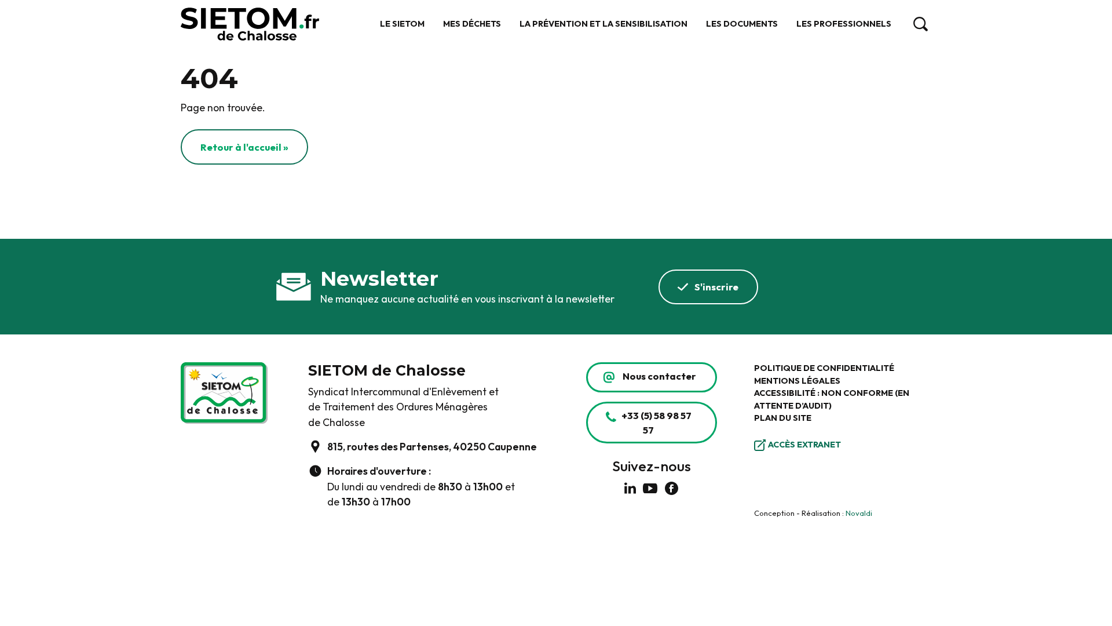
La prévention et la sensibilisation (603, 24)
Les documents (742, 24)
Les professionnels (843, 24)
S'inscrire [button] (716, 287)
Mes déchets (472, 24)
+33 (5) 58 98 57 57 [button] (656, 422)
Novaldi (859, 513)
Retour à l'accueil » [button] (244, 147)
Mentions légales (797, 381)
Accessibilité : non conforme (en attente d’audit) (831, 399)
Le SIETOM (402, 24)
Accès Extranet (804, 444)
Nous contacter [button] (659, 376)
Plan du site (782, 418)
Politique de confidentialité (824, 368)
